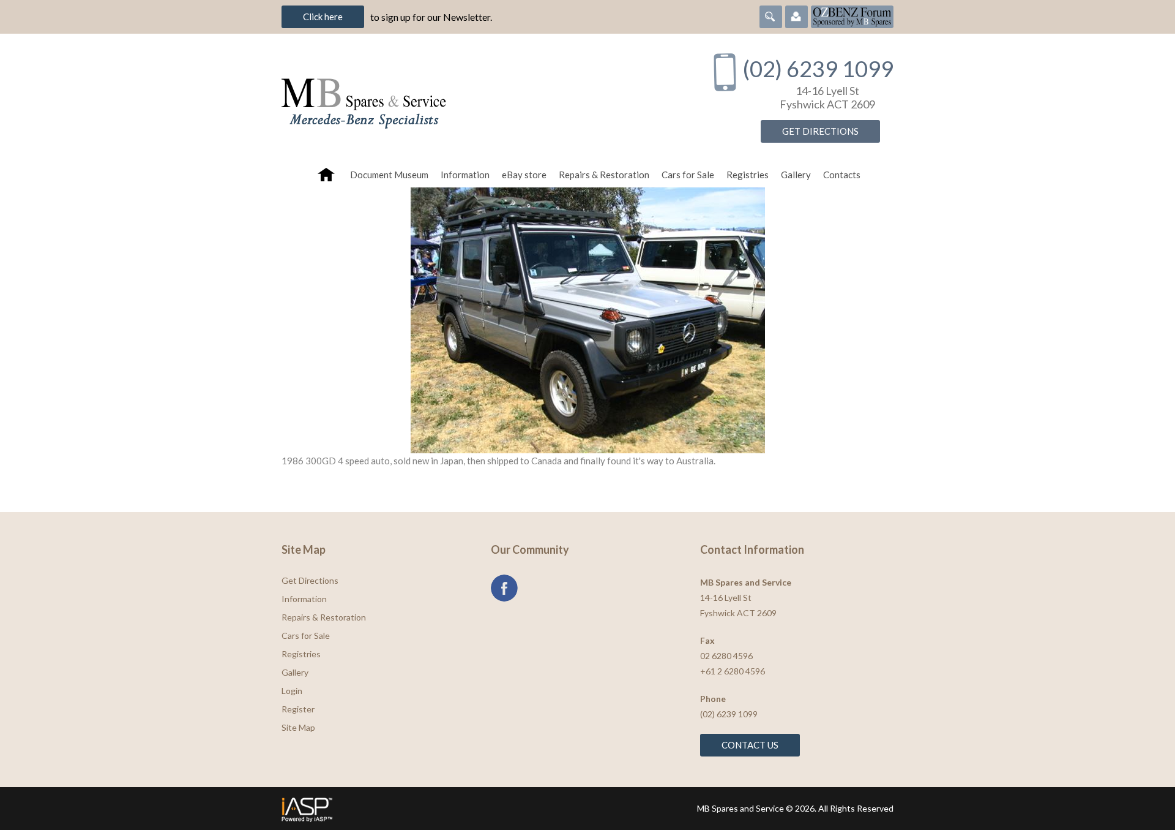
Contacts (841, 174)
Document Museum (389, 174)
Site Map (298, 727)
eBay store (524, 174)
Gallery (796, 174)
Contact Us (750, 744)
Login (292, 690)
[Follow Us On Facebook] (504, 588)
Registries (747, 174)
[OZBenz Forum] (852, 15)
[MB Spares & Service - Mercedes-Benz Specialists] (483, 98)
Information (465, 174)
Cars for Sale (688, 174)
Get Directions (820, 131)
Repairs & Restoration (604, 174)
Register (298, 709)
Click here (323, 16)
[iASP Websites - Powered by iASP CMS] (431, 808)
